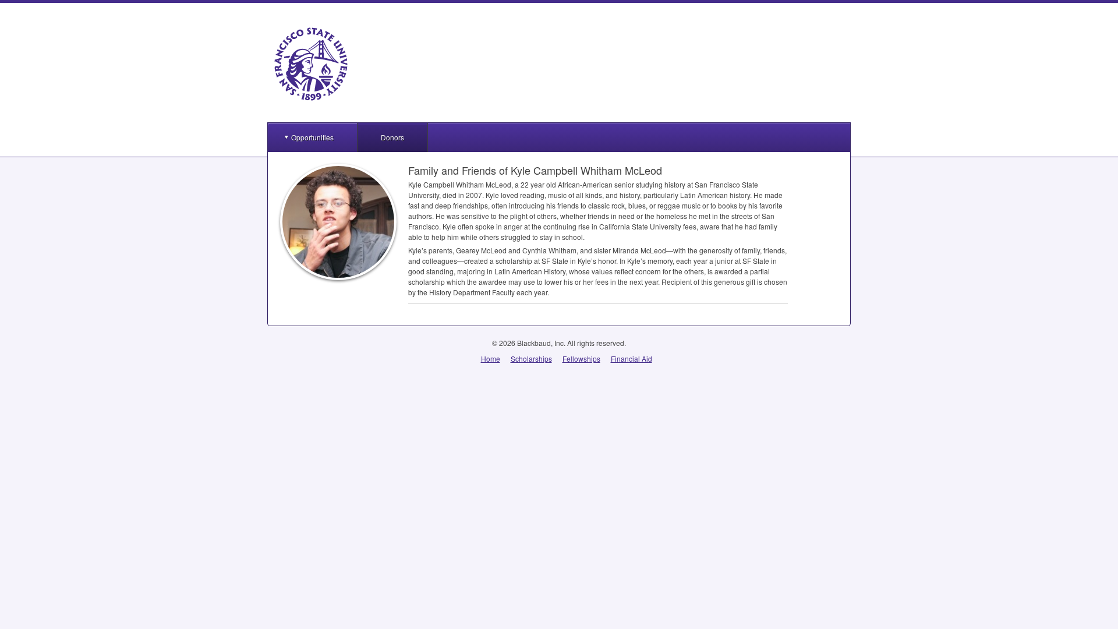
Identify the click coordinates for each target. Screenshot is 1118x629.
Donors (392, 137)
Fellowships (581, 358)
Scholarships (531, 358)
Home (490, 358)
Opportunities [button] (312, 137)
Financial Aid (631, 358)
